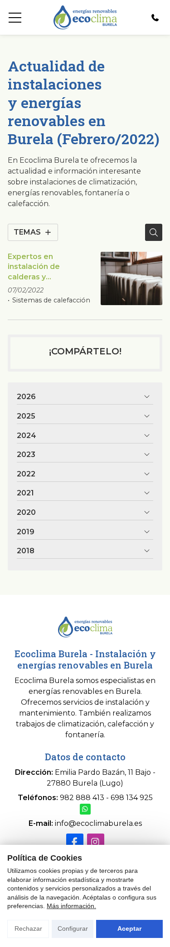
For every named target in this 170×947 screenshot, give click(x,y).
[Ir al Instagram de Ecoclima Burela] (95, 842)
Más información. (71, 905)
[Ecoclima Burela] (85, 17)
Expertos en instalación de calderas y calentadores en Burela (38, 267)
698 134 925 (132, 797)
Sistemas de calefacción (51, 300)
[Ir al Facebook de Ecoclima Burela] (74, 842)
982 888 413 (82, 797)
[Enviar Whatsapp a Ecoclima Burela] (85, 809)
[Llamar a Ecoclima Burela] (155, 17)
